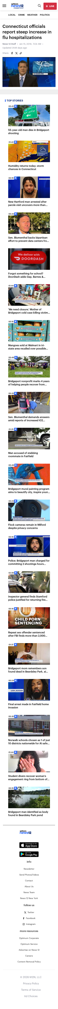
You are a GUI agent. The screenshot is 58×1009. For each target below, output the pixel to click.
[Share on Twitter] (16, 53)
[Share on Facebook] (12, 53)
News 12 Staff (9, 44)
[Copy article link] (20, 53)
